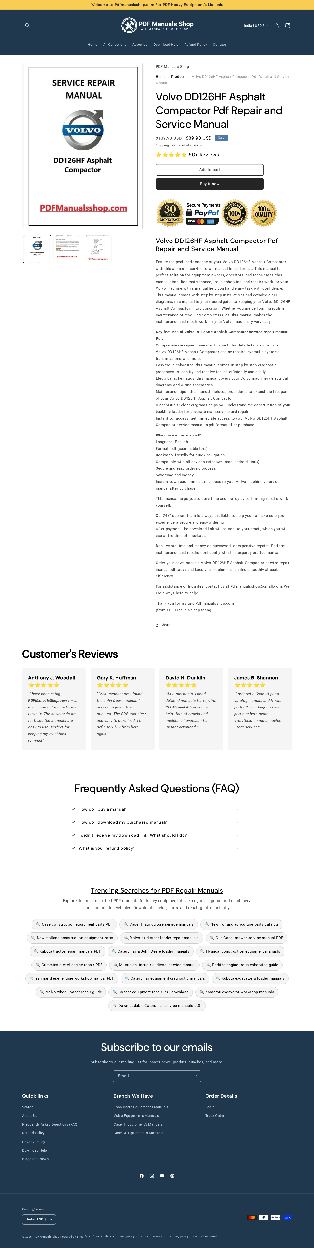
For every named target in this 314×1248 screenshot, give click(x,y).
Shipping (162, 145)
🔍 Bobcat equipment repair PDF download (151, 992)
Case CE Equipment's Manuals (138, 1133)
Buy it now (210, 184)
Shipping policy (178, 1236)
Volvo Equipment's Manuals (136, 1116)
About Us (29, 1116)
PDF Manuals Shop (46, 1236)
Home (160, 77)
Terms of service (151, 1236)
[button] (27, 25)
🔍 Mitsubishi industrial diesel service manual (154, 965)
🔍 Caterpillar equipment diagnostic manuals (165, 978)
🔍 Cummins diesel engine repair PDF (69, 965)
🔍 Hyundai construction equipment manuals (240, 951)
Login (210, 1107)
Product (177, 77)
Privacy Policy (33, 1142)
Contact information (207, 1236)
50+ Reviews (204, 154)
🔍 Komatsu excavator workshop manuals (236, 992)
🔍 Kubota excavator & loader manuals (250, 978)
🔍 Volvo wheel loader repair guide (71, 992)
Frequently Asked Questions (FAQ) (50, 1124)
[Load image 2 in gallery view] (67, 249)
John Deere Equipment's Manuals (141, 1107)
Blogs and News (35, 1159)
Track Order (215, 1116)
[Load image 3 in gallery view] (98, 249)
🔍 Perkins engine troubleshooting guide (242, 965)
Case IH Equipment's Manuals (138, 1124)
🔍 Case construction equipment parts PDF (74, 924)
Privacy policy (101, 1236)
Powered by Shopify (73, 1236)
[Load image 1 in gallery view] (37, 249)
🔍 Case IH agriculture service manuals (159, 924)
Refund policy (125, 1236)
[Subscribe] (195, 1076)
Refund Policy (33, 1133)
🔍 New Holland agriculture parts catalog (241, 924)
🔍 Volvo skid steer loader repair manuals (161, 938)
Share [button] (165, 625)
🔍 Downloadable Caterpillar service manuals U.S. (156, 1005)
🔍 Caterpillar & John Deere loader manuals (151, 951)
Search (28, 1107)
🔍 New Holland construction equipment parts (72, 938)
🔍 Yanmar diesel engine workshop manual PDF (71, 978)
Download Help (34, 1150)
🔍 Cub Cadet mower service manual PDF (246, 938)
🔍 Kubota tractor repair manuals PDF (67, 951)
